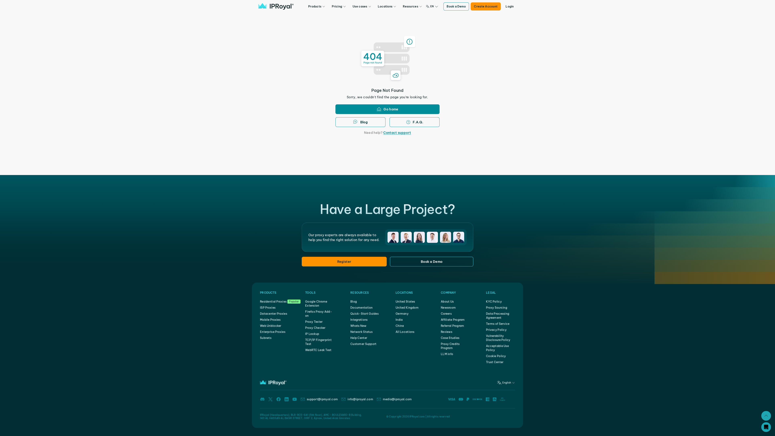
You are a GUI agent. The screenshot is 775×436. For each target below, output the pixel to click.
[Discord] (262, 399)
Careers (446, 313)
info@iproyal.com (360, 399)
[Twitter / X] (270, 399)
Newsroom (448, 307)
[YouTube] (294, 399)
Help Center (358, 338)
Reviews (446, 332)
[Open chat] (766, 427)
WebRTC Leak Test (318, 350)
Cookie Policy (496, 356)
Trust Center (494, 362)
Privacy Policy (496, 330)
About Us (447, 301)
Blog (353, 301)
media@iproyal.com (397, 399)
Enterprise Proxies (272, 332)
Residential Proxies (273, 301)
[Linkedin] (286, 399)
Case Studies (450, 338)
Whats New (358, 326)
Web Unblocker (270, 326)
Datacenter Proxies (273, 313)
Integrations (359, 320)
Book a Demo (456, 6)
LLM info (447, 354)
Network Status (361, 332)
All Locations (405, 332)
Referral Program (452, 326)
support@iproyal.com (322, 399)
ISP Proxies (267, 307)
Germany (402, 313)
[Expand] (766, 416)
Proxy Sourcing (496, 307)
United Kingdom (407, 307)
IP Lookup (312, 334)
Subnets (265, 338)
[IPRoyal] (276, 6)
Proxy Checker (315, 328)
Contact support (397, 133)
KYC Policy (494, 301)
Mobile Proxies (270, 320)
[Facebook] (278, 399)
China (400, 326)
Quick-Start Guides (364, 313)
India (399, 320)
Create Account (485, 6)
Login (510, 6)
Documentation (361, 307)
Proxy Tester (314, 322)
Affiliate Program (453, 320)
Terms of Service (497, 324)
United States (405, 301)
